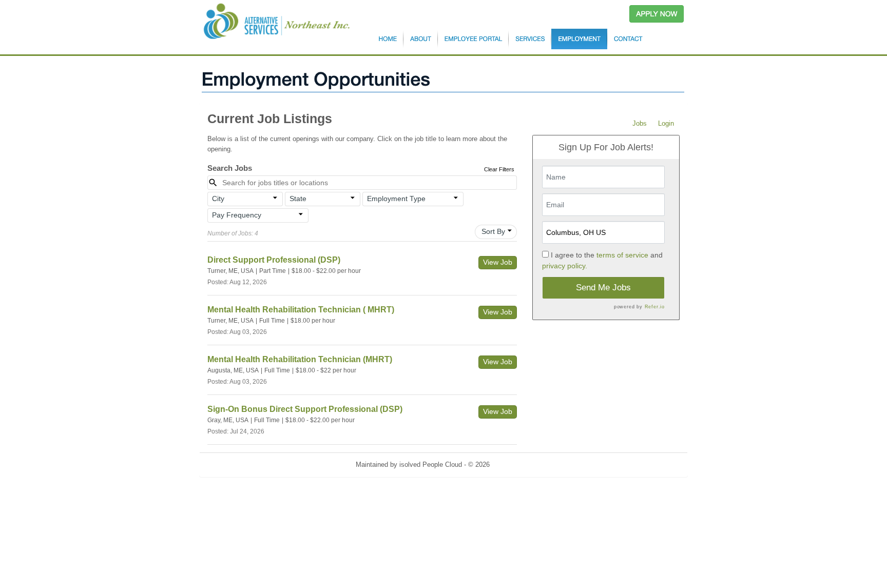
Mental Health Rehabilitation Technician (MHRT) (299, 359)
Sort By (493, 231)
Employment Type (396, 198)
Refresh (519, 464)
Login (666, 123)
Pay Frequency (236, 215)
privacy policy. (564, 266)
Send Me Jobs (603, 287)
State (298, 198)
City (218, 198)
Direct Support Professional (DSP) (273, 259)
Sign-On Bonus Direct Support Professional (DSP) (304, 409)
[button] (245, 199)
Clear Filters (499, 169)
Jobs (639, 123)
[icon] (275, 198)
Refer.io (655, 306)
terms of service (622, 255)
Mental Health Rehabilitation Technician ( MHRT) (300, 309)
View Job (497, 262)
